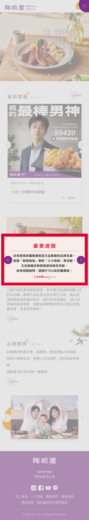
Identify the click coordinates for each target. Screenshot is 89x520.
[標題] (44, 260)
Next (81, 260)
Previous (8, 260)
